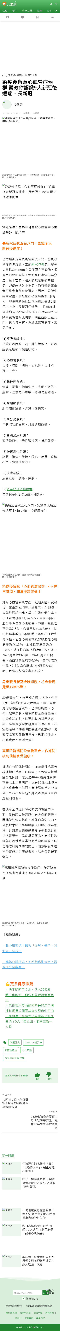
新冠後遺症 (11, 248)
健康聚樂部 (25, 1313)
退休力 (18, 1318)
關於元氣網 (11, 1313)
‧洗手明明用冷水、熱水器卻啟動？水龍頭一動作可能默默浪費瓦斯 (29, 994)
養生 (15, 10)
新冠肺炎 (21, 75)
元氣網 (11, 75)
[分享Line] (22, 17)
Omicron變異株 (33, 1042)
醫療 (39, 10)
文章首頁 (29, 1318)
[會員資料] (51, 4)
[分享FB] (7, 17)
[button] (55, 10)
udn (4, 75)
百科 (49, 10)
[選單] (56, 4)
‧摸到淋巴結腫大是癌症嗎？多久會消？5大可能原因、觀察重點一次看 (29, 1021)
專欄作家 (40, 1318)
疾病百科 (49, 1313)
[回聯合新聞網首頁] (4, 4)
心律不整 (27, 1050)
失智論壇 (27, 10)
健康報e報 (32, 1298)
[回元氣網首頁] (11, 4)
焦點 (5, 10)
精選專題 (38, 1313)
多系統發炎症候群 (19, 489)
